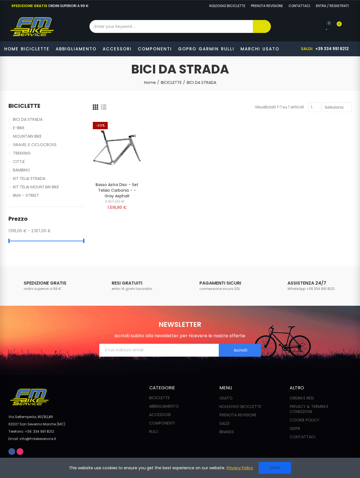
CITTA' (19, 161)
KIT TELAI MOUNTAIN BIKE (36, 187)
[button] (227, 6)
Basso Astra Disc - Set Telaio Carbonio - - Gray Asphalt (117, 190)
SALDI (306, 49)
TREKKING (22, 153)
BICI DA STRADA (27, 119)
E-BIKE (18, 128)
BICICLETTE (24, 106)
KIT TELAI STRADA (29, 178)
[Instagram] (200, 5)
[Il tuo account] (349, 26)
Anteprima (127, 139)
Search (262, 26)
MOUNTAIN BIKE (27, 136)
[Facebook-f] (191, 5)
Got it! (275, 467)
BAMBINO (21, 170)
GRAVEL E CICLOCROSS (35, 145)
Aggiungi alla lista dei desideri (127, 127)
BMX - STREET (26, 195)
